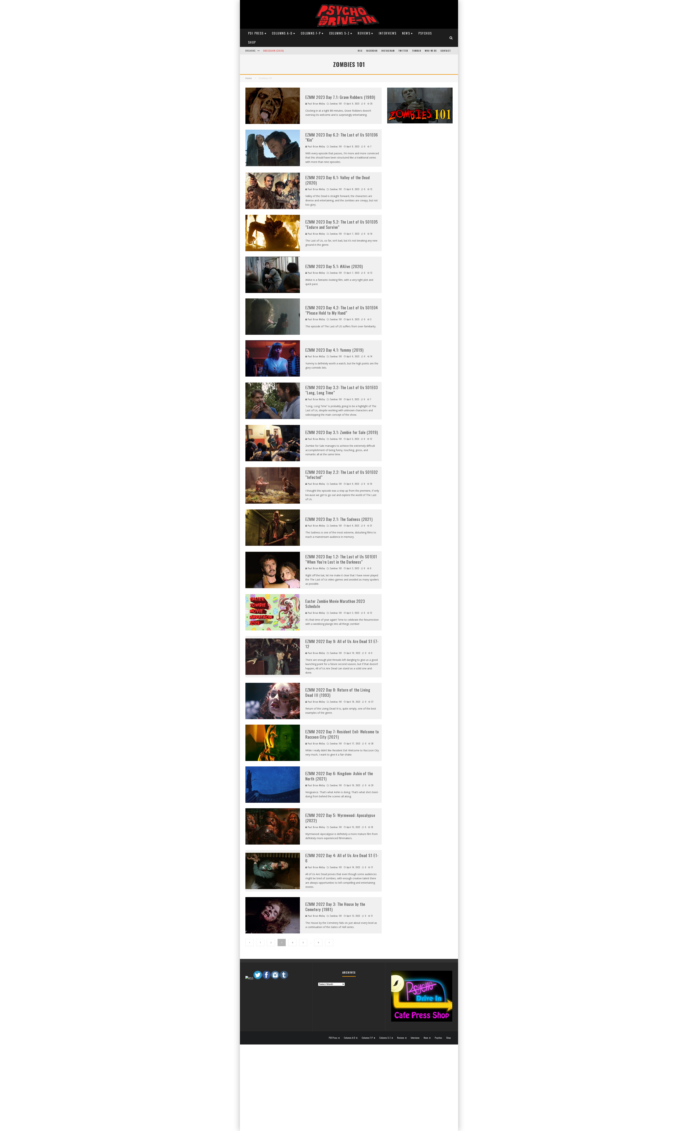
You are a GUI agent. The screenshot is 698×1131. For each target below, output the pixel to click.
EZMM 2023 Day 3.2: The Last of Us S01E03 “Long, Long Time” (341, 389)
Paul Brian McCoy (316, 103)
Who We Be (431, 50)
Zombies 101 (336, 103)
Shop (252, 42)
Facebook (372, 50)
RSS (360, 50)
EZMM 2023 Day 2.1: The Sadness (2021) (339, 519)
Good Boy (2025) (272, 50)
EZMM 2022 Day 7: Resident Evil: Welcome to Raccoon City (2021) (342, 734)
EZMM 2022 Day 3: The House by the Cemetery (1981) (335, 906)
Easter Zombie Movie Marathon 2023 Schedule (335, 603)
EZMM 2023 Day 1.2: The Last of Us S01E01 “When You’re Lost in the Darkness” (341, 559)
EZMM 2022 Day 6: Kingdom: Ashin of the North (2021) (339, 776)
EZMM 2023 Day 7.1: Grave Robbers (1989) (340, 97)
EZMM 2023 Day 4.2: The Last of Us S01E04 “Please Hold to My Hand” (341, 310)
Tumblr (416, 50)
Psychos (425, 33)
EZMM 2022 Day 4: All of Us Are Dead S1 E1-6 (342, 857)
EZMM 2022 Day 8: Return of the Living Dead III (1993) (337, 692)
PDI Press (256, 33)
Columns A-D (282, 33)
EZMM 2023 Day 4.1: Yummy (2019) (334, 350)
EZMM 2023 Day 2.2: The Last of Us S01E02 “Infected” (341, 474)
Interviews (388, 33)
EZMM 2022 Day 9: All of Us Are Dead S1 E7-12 (342, 643)
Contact (445, 50)
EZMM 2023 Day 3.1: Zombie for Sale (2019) (341, 432)
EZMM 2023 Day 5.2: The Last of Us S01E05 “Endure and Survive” (341, 224)
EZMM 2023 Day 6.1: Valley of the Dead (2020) (337, 180)
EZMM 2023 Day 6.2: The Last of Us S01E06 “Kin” (341, 137)
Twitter (403, 50)
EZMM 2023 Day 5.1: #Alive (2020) (334, 266)
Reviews (364, 33)
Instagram (388, 50)
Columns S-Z (339, 33)
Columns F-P (311, 33)
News (406, 33)
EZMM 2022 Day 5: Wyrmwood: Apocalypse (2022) (340, 817)
